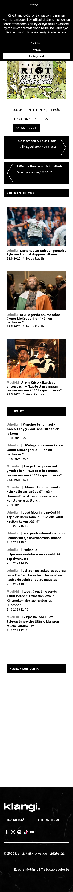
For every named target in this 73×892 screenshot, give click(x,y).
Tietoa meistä (13, 820)
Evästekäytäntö (26, 869)
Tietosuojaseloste (55, 869)
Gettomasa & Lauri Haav (37, 144)
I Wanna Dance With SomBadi (39, 169)
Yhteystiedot (49, 820)
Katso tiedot (26, 128)
